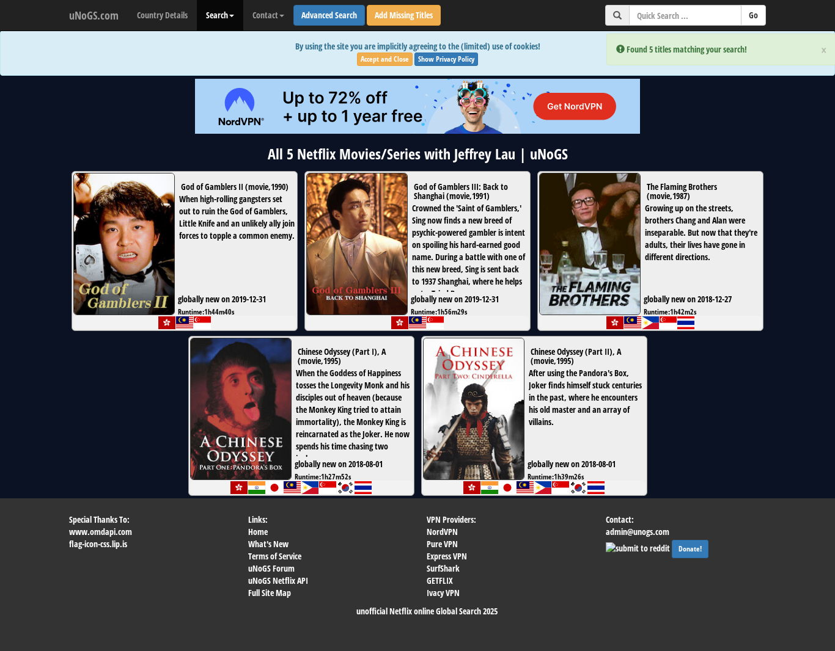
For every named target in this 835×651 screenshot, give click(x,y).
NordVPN (442, 531)
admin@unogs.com (637, 531)
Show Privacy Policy (446, 59)
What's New (268, 544)
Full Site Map (269, 592)
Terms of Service (274, 556)
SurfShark (443, 568)
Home (258, 531)
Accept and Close (385, 59)
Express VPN (447, 556)
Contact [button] (265, 15)
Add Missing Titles (404, 15)
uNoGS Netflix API (278, 580)
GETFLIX (440, 580)
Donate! (690, 549)
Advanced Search (329, 15)
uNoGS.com (94, 15)
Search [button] (217, 15)
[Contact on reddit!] (639, 547)
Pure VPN (442, 544)
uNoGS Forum (271, 568)
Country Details (162, 15)
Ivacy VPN (443, 592)
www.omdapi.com (100, 531)
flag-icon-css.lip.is (98, 544)
